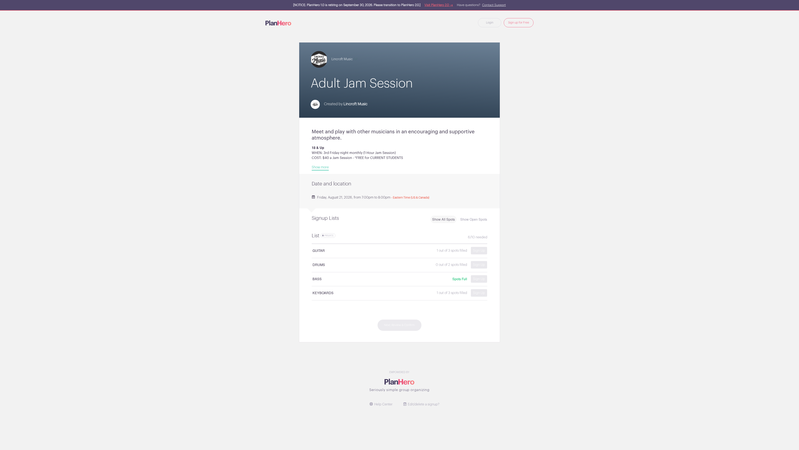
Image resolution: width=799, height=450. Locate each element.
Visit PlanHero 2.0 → (438, 5)
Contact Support (494, 5)
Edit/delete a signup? (423, 404)
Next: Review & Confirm (399, 325)
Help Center (383, 404)
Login (489, 22)
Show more (320, 167)
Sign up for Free (518, 22)
